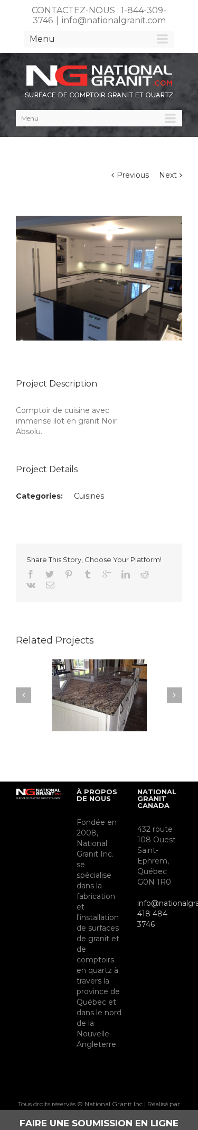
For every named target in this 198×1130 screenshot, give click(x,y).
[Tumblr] (87, 574)
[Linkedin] (125, 574)
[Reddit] (144, 574)
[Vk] (30, 585)
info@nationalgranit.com (114, 20)
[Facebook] (30, 574)
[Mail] (50, 585)
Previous (133, 175)
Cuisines (89, 496)
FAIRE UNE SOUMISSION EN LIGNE (99, 1123)
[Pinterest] (68, 574)
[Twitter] (49, 574)
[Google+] (106, 574)
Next (168, 175)
